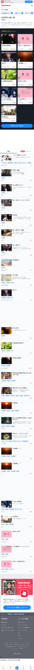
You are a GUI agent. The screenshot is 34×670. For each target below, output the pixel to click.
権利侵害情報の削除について (11, 646)
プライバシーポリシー (15, 648)
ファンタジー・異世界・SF (24, 627)
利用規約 (6, 642)
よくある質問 (27, 644)
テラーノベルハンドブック (14, 642)
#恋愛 (18, 13)
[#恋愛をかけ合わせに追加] (23, 13)
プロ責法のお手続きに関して (23, 646)
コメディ (20, 638)
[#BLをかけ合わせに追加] (32, 13)
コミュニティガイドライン (24, 642)
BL (18, 633)
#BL (27, 13)
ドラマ (19, 635)
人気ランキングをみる (17, 125)
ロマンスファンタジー (23, 625)
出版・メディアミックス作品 (7, 630)
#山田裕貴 (6, 13)
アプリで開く (29, 1)
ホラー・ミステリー (22, 630)
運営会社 (21, 648)
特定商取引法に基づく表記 (18, 644)
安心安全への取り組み (9, 644)
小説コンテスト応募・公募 (7, 627)
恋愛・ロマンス (21, 622)
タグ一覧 (3, 625)
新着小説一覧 (4, 622)
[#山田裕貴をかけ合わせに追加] (12, 13)
